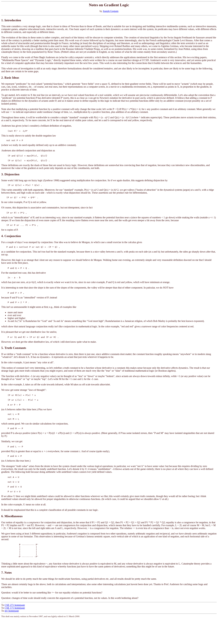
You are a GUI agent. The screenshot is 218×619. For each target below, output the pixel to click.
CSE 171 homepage (15, 608)
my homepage (12, 610)
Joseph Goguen (110, 11)
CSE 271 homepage (15, 605)
